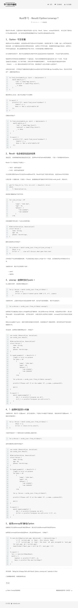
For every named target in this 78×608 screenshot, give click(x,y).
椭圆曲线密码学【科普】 (63, 590)
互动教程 (59, 4)
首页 (51, 4)
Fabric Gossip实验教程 (13, 590)
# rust (7, 583)
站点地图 (68, 4)
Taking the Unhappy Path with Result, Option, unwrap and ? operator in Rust (34, 571)
